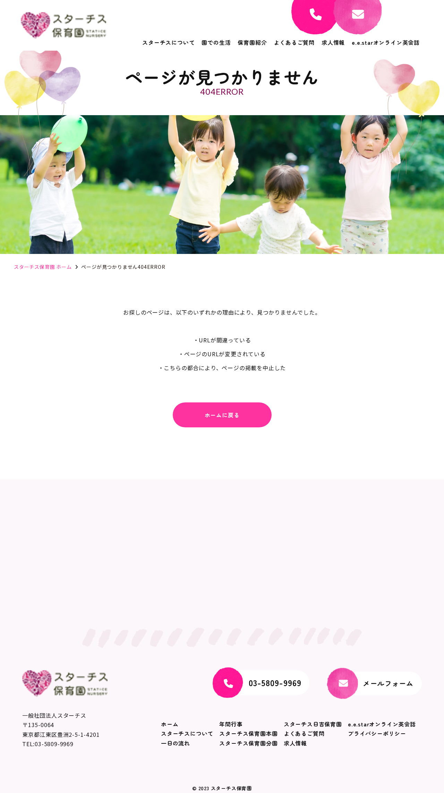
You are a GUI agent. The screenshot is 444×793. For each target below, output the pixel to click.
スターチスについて (168, 42)
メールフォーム (388, 683)
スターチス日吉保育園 (313, 724)
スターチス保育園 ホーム (43, 266)
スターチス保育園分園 (248, 743)
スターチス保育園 (231, 788)
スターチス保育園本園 (248, 733)
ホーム (169, 724)
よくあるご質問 (294, 42)
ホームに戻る (222, 415)
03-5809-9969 (275, 682)
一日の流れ (175, 743)
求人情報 (333, 42)
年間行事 (230, 724)
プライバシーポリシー (377, 733)
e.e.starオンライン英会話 (386, 42)
